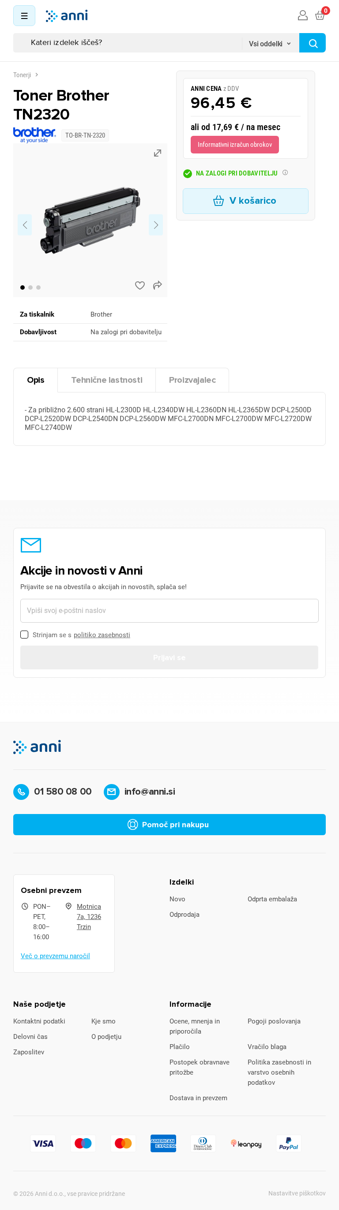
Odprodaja (185, 915)
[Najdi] (312, 42)
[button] (22, 287)
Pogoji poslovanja (274, 1021)
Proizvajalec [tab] (192, 380)
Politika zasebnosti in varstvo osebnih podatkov (279, 1072)
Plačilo (180, 1047)
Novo (177, 899)
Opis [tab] (35, 380)
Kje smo (103, 1021)
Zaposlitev (28, 1052)
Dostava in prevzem (198, 1098)
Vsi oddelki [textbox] (265, 44)
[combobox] (270, 41)
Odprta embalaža (272, 899)
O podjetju (106, 1037)
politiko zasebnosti (102, 635)
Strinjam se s (81, 635)
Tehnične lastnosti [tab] (106, 380)
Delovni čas (30, 1037)
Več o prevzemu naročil (55, 956)
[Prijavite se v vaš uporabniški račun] (303, 16)
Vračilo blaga (267, 1047)
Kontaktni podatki (39, 1021)
